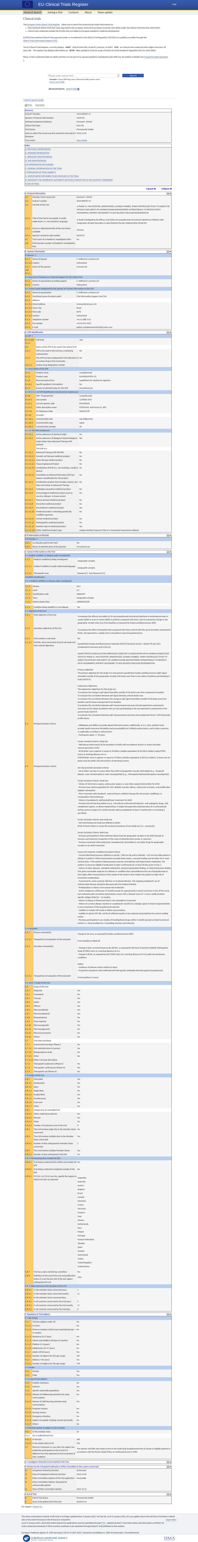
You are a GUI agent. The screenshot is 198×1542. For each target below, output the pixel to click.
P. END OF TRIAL (32, 184)
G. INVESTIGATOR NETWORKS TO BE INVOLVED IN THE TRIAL (52, 176)
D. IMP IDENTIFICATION (35, 161)
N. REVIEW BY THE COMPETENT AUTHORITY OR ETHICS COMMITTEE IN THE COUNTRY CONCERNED (69, 180)
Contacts (74, 12)
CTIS (103, 1523)
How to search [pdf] (57, 82)
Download (39, 105)
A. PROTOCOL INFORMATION (38, 149)
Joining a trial (54, 12)
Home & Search (32, 12)
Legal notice (171, 1520)
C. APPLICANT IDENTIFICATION (38, 157)
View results (82, 140)
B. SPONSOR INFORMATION (37, 153)
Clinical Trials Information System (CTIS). (40, 41)
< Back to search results (33, 100)
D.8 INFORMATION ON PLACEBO (39, 165)
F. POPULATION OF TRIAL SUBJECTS (40, 172)
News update (105, 12)
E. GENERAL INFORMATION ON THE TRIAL (43, 168)
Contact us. (37, 1507)
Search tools (71, 89)
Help (174, 4)
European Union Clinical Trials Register (43, 25)
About (88, 12)
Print (29, 105)
